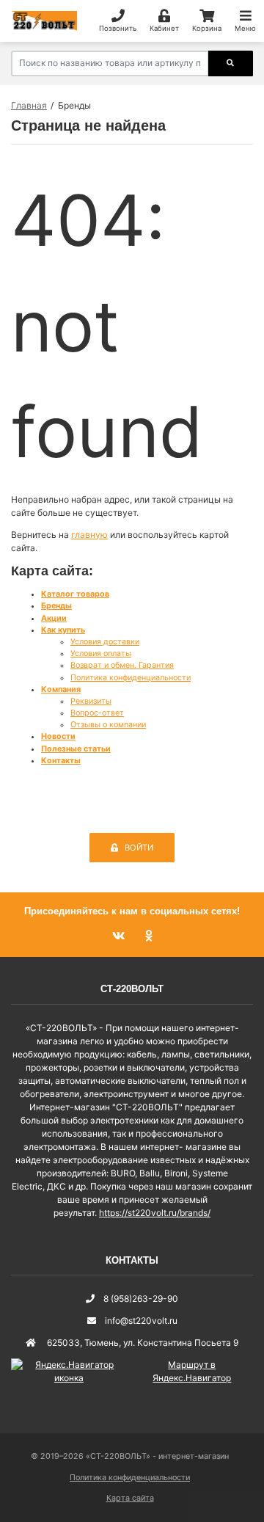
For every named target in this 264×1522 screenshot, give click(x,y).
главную (89, 534)
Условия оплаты (100, 653)
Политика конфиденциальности (130, 677)
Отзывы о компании (108, 724)
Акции (54, 618)
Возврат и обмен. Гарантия (122, 665)
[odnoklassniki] (148, 936)
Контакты (61, 760)
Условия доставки (104, 642)
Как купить (63, 630)
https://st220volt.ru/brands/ (154, 1212)
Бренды (56, 606)
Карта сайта (130, 1498)
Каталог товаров (75, 594)
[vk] (119, 936)
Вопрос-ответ (97, 713)
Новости (58, 736)
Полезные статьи (76, 749)
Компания (61, 689)
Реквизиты (90, 701)
